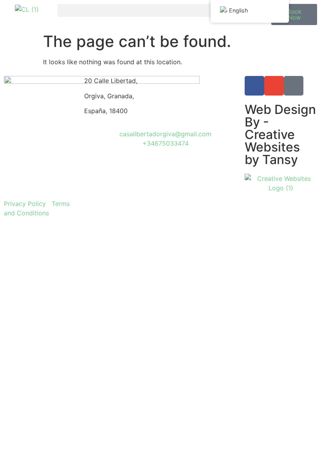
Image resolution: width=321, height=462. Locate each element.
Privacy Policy (25, 204)
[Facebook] (254, 86)
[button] (161, 10)
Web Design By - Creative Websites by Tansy (280, 134)
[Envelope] (274, 86)
